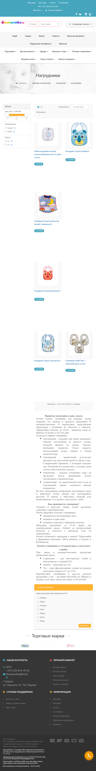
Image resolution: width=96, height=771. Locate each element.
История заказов (59, 671)
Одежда (43, 51)
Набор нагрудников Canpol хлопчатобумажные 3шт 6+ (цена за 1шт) (47, 154)
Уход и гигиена (46, 59)
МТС (9, 666)
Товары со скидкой (60, 684)
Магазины (32, 3)
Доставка (42, 3)
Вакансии (63, 44)
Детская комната (27, 51)
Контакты (37, 10)
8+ (9, 145)
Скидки (28, 36)
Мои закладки (58, 676)
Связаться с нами (13, 699)
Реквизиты (56, 724)
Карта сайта (11, 707)
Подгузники (10, 51)
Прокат (42, 36)
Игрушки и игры (28, 59)
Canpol (11, 128)
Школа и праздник (66, 59)
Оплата (53, 3)
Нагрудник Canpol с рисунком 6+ (47, 361)
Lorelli (10, 131)
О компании (63, 3)
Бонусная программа (75, 36)
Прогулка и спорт (59, 51)
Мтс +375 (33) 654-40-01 (48, 6)
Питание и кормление (81, 51)
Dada (42, 609)
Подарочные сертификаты (40, 44)
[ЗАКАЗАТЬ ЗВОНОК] (89, 756)
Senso (42, 617)
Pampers (43, 605)
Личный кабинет (55, 10)
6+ (9, 141)
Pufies (42, 621)
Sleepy (42, 602)
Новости (55, 36)
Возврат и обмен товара (16, 703)
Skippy (42, 613)
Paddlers (43, 598)
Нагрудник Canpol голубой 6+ (78, 151)
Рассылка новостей (60, 680)
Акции (14, 36)
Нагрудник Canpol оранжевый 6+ (47, 291)
